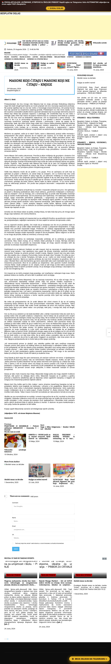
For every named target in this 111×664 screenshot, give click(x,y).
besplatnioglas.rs (13, 91)
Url (13, 534)
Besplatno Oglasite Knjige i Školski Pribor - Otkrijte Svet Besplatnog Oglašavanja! (92, 127)
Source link (8, 418)
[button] (103, 559)
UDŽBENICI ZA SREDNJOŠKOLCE (14, 59)
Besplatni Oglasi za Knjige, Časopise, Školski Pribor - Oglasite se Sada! (92, 122)
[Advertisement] (52, 27)
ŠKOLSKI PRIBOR (59, 57)
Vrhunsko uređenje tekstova (82, 43)
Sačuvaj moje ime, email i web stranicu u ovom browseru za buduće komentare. (39, 543)
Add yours (34, 497)
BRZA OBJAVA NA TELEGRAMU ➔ (91, 659)
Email (14, 526)
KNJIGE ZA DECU (25, 57)
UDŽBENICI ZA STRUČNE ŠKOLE (37, 59)
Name (14, 518)
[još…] (6, 624)
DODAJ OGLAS (56, 8)
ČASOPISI (14, 57)
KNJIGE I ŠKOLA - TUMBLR (87, 131)
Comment (15, 503)
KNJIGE (7, 53)
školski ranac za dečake (21, 64)
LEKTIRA (35, 57)
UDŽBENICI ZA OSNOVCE (83, 57)
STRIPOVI (70, 57)
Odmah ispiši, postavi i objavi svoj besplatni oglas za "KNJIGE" (92, 136)
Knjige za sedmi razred (47, 64)
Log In (79, 133)
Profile (79, 139)
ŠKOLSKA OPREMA (46, 57)
